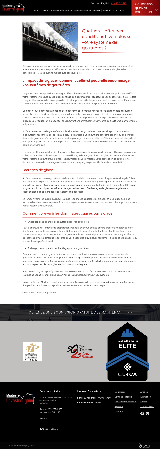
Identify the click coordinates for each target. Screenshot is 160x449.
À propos (108, 10)
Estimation (145, 396)
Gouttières (41, 10)
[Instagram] (147, 413)
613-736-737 (54, 412)
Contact (121, 10)
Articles (95, 3)
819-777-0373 (118, 3)
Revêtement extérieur (87, 10)
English (105, 3)
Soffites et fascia (61, 10)
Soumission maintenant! (144, 8)
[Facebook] (142, 413)
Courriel (43, 418)
